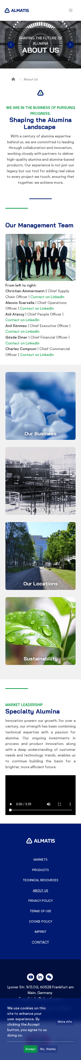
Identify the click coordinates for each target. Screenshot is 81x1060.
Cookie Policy (40, 921)
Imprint (41, 931)
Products (40, 870)
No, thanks (48, 1049)
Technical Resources (40, 880)
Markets (40, 859)
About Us (31, 79)
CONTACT (40, 942)
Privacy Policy (40, 900)
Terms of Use (40, 911)
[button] (70, 10)
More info (65, 1021)
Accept (30, 1049)
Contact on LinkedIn (47, 296)
